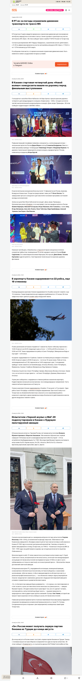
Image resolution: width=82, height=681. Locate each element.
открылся (40, 250)
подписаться (61, 64)
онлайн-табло (33, 296)
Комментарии (41, 73)
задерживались (35, 388)
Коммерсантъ (27, 644)
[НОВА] (54, 10)
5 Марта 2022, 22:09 (17, 17)
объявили (29, 204)
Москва (22, 5)
